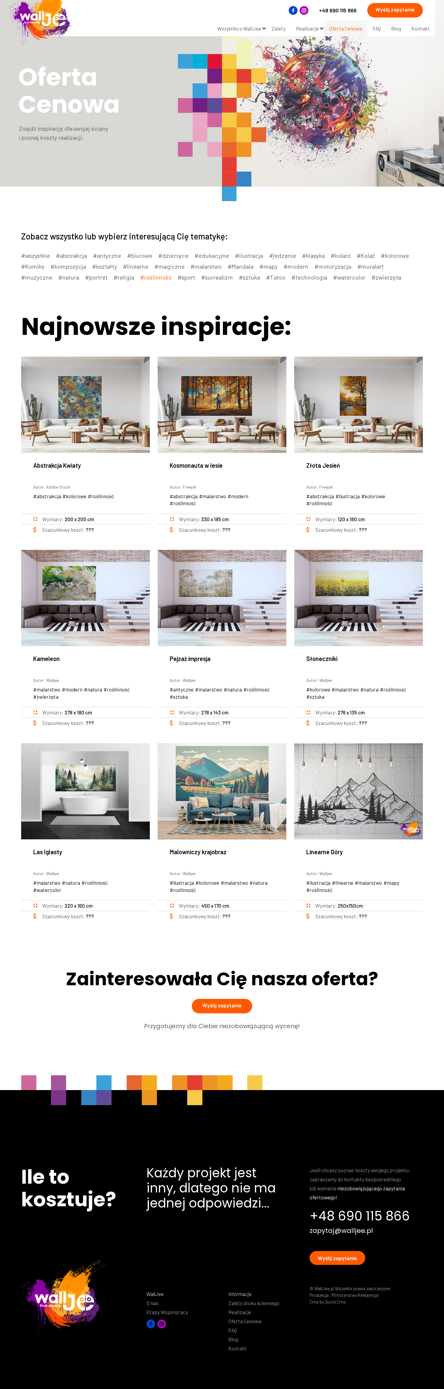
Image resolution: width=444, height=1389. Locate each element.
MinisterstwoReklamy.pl (354, 1295)
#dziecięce (173, 255)
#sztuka (249, 277)
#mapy (268, 266)
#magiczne (169, 266)
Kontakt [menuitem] (420, 28)
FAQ (232, 1330)
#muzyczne (36, 277)
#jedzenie (282, 255)
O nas (152, 1303)
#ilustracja (249, 255)
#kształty (104, 266)
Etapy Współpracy (167, 1312)
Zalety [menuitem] (279, 28)
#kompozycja (68, 266)
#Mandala (240, 266)
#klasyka (313, 255)
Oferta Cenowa (244, 1321)
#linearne (135, 266)
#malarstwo (206, 266)
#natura (68, 277)
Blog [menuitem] (396, 28)
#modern (296, 266)
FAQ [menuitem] (376, 28)
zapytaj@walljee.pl (341, 1230)
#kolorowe (395, 255)
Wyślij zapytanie (395, 9)
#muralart (370, 266)
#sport (186, 277)
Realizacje (239, 1312)
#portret (96, 277)
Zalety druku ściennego (253, 1303)
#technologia (309, 277)
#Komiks (32, 266)
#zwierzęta (386, 277)
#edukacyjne (212, 255)
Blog (233, 1339)
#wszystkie (35, 255)
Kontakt (237, 1348)
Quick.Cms (335, 1301)
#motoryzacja (332, 266)
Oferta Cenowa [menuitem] (345, 28)
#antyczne (107, 255)
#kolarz (341, 255)
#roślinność (156, 277)
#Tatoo (275, 277)
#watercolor (349, 277)
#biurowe (139, 255)
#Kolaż (366, 255)
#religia (124, 277)
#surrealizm (217, 277)
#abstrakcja (71, 255)
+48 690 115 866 (338, 10)
